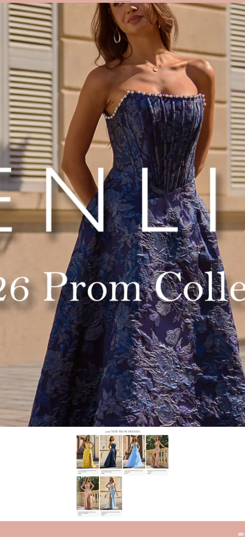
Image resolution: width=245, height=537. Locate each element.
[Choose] (97, 466)
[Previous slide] (78, 451)
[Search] (162, 5)
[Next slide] (97, 451)
